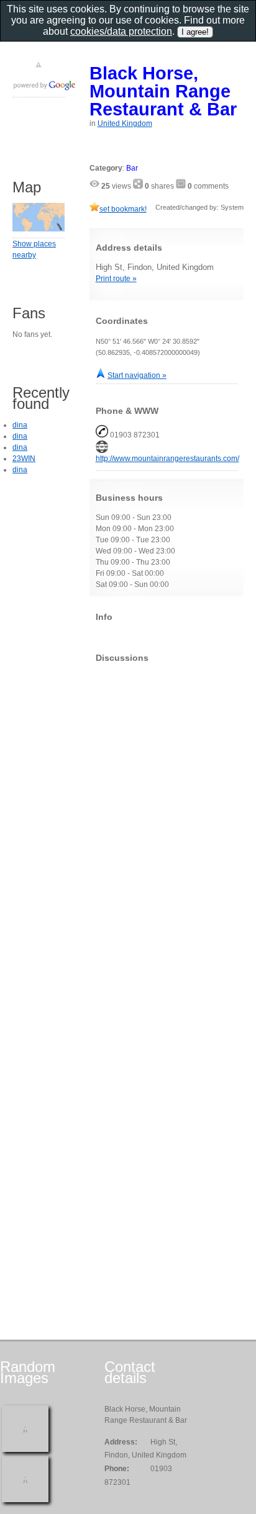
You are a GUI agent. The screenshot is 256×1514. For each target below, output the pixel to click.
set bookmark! (123, 209)
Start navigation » (137, 375)
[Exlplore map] (38, 229)
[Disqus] (166, 827)
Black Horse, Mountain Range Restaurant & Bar (163, 91)
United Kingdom (125, 123)
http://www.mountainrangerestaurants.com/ (167, 458)
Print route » (116, 278)
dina (19, 425)
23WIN (23, 458)
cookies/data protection (121, 31)
